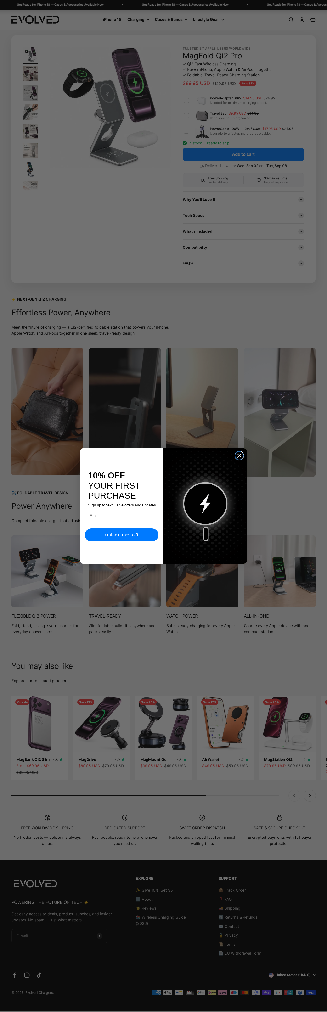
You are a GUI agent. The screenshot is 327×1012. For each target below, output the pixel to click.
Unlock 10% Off (121, 535)
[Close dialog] (239, 455)
